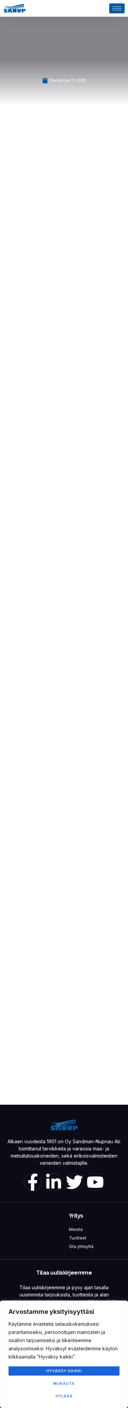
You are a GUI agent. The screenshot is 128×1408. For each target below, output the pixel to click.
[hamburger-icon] (117, 8)
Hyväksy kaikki (64, 1370)
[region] (64, 1354)
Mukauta (64, 1383)
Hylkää (64, 1396)
